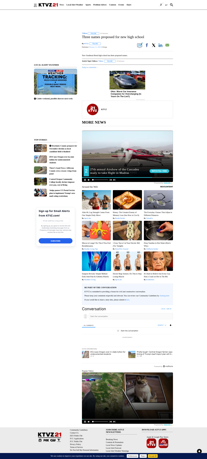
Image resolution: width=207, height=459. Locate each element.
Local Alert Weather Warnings (117, 451)
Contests (112, 5)
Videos (100, 61)
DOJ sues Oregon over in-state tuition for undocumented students (61, 160)
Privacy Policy (75, 444)
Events (121, 5)
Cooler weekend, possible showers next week (54, 99)
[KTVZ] (48, 4)
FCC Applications (77, 439)
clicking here (164, 296)
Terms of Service (76, 447)
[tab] (88, 325)
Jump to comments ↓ (90, 67)
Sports (88, 5)
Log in (163, 309)
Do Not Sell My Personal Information (84, 450)
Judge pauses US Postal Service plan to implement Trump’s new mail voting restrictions (62, 193)
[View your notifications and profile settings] (170, 325)
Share (128, 5)
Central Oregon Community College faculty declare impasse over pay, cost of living (62, 182)
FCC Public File (76, 441)
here (127, 300)
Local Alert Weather (74, 5)
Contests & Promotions (114, 442)
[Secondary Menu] (37, 5)
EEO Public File (76, 436)
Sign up (169, 309)
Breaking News (112, 439)
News (62, 5)
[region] (127, 337)
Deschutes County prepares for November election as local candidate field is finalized (63, 149)
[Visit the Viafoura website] (168, 366)
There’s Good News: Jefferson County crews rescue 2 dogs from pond (62, 171)
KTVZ (86, 43)
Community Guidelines (79, 430)
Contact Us (74, 433)
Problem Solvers (100, 5)
